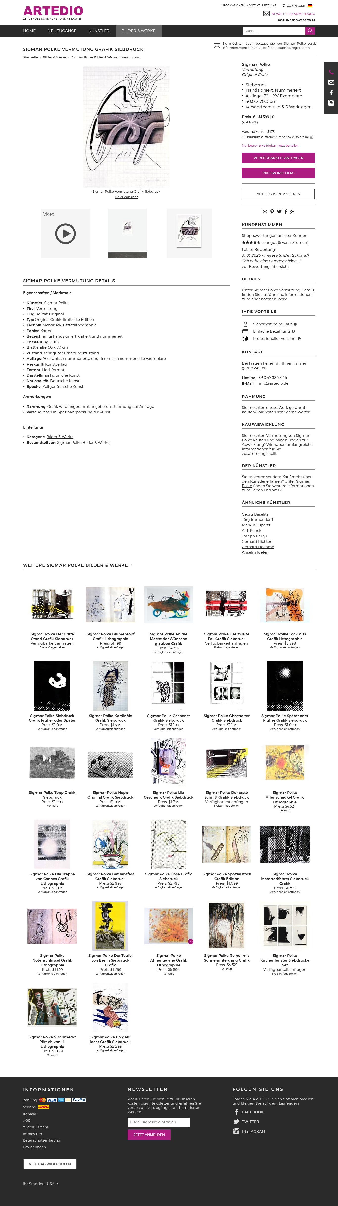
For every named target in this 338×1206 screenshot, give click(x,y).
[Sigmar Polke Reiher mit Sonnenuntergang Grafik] (226, 925)
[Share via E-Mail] (265, 212)
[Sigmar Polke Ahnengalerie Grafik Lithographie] (168, 925)
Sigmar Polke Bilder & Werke (94, 57)
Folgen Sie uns (258, 1089)
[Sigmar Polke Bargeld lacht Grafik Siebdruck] (110, 1007)
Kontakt (253, 5)
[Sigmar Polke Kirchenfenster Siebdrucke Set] (285, 925)
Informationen (232, 5)
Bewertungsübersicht (269, 266)
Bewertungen (34, 1147)
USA (51, 1184)
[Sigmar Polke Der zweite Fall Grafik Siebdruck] (226, 604)
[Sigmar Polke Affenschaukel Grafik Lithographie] (285, 762)
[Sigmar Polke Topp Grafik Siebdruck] (52, 762)
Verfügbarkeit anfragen (279, 158)
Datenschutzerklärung (41, 1140)
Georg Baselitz (255, 514)
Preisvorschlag (278, 173)
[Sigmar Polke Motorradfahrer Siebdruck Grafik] (285, 844)
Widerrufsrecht (35, 1127)
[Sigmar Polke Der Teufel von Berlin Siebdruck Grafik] (110, 925)
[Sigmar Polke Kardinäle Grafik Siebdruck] (110, 686)
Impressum (32, 1134)
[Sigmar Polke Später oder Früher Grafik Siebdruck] (285, 686)
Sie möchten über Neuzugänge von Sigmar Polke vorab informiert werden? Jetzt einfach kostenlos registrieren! (269, 45)
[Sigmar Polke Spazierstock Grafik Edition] (226, 844)
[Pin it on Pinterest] (272, 212)
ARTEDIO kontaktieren (278, 194)
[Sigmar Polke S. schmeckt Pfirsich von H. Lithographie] (52, 1007)
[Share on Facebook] (285, 212)
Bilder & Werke (138, 31)
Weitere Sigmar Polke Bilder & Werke (75, 565)
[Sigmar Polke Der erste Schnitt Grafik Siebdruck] (226, 762)
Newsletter (148, 1089)
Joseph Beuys (254, 536)
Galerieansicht (126, 197)
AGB (27, 1120)
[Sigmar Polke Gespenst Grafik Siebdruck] (168, 686)
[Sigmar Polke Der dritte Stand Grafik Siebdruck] (52, 604)
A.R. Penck (251, 530)
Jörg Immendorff (257, 519)
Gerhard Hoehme (258, 547)
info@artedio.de (273, 383)
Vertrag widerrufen (50, 1164)
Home (29, 31)
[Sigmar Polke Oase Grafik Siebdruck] (168, 844)
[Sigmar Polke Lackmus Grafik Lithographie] (285, 604)
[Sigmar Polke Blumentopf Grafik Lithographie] (110, 604)
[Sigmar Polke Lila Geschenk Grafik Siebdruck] (168, 762)
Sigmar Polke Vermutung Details (284, 290)
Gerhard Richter (256, 541)
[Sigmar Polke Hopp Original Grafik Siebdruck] (110, 762)
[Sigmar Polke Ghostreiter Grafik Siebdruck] (226, 686)
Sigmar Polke (256, 64)
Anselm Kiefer (255, 552)
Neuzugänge (62, 31)
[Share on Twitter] (279, 212)
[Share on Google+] (292, 212)
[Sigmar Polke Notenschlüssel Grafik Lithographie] (52, 925)
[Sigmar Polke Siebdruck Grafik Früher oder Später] (52, 686)
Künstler (99, 31)
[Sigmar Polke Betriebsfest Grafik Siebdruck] (110, 844)
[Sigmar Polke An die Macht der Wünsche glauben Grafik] (168, 604)
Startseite (30, 57)
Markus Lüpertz (256, 525)
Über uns (269, 5)
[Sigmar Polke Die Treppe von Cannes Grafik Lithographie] (52, 844)
